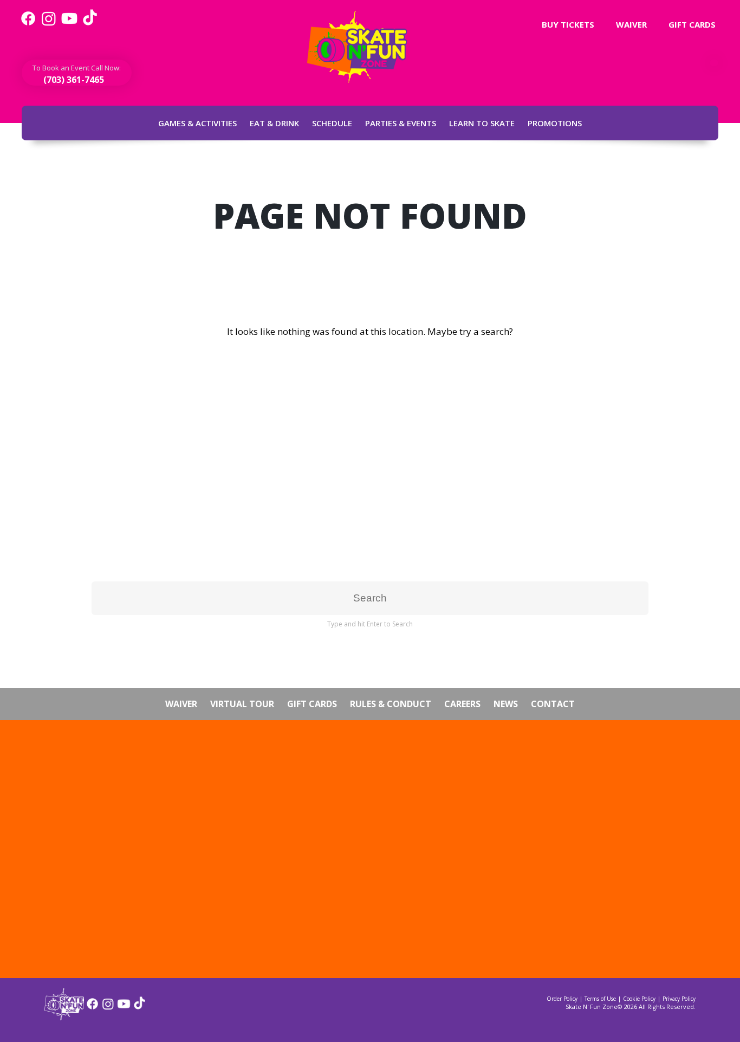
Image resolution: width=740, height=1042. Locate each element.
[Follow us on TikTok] (90, 24)
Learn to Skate (482, 123)
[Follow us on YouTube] (69, 24)
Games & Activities (197, 123)
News (506, 704)
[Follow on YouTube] (123, 1007)
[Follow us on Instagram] (49, 24)
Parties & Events (400, 123)
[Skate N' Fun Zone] (64, 1017)
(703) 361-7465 (72, 80)
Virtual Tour (242, 704)
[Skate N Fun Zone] (363, 47)
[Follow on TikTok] (139, 1007)
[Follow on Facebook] (92, 1007)
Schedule (332, 123)
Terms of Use (600, 998)
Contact (553, 704)
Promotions (555, 123)
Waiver (630, 24)
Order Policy (562, 998)
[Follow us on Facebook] (28, 24)
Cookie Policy (639, 998)
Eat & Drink (274, 123)
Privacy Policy (679, 998)
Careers (462, 704)
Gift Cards (691, 24)
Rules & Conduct (390, 704)
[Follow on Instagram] (108, 1007)
